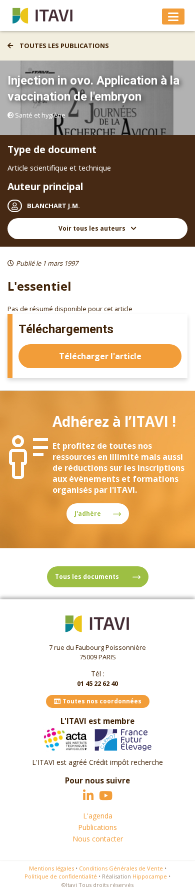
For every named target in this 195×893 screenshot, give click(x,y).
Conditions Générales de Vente (121, 868)
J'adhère (87, 513)
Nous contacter (97, 838)
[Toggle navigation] (173, 17)
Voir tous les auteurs (92, 228)
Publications (97, 827)
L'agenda (97, 815)
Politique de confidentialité (60, 876)
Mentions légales (51, 868)
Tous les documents (87, 576)
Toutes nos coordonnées (101, 701)
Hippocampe (149, 876)
